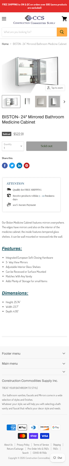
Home (5, 43)
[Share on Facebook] (5, 165)
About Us (8, 444)
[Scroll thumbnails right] (64, 102)
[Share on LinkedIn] (19, 165)
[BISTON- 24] (11, 101)
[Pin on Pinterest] (27, 165)
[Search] (62, 32)
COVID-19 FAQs (40, 452)
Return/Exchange (15, 448)
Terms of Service (41, 444)
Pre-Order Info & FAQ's (38, 448)
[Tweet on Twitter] (12, 165)
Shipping (57, 444)
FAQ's (55, 448)
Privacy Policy (23, 444)
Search (25, 452)
